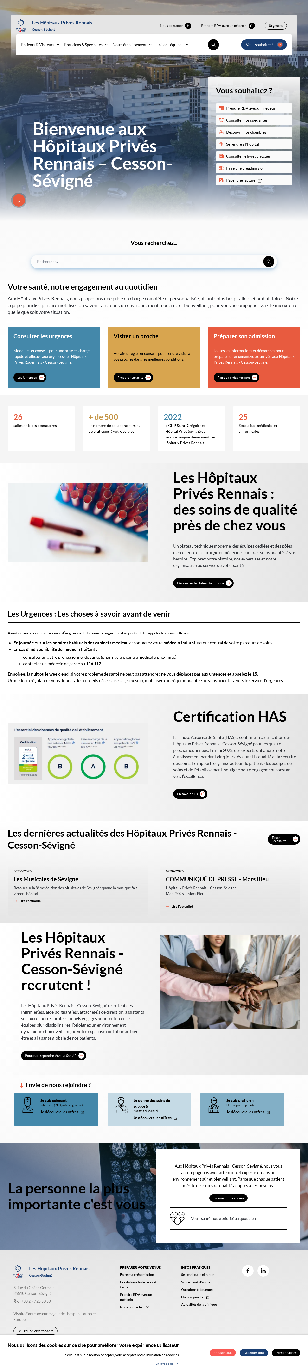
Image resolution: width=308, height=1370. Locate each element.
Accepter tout (254, 1353)
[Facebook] (248, 1271)
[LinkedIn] (263, 1271)
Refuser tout (222, 1353)
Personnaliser (286, 1353)
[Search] (268, 261)
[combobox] (154, 261)
